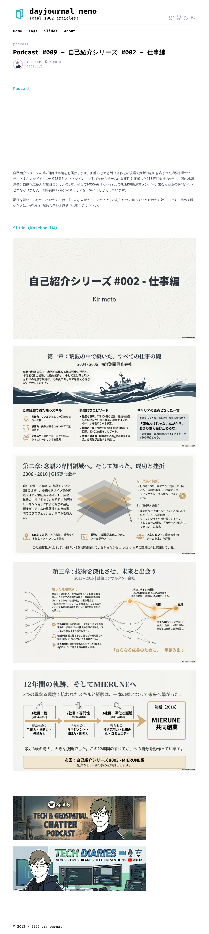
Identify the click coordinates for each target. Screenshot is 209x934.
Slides (51, 31)
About (69, 31)
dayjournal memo (63, 11)
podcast (21, 44)
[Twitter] (171, 17)
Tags (33, 31)
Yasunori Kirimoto (44, 62)
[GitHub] (178, 17)
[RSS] (186, 17)
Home (17, 31)
